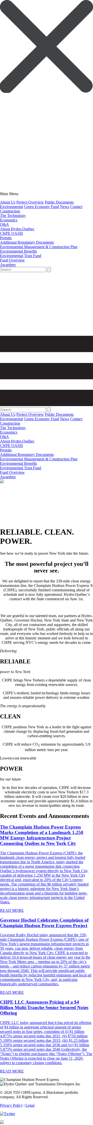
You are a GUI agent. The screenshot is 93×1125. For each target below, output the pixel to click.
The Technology (13, 215)
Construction (10, 211)
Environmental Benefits (18, 251)
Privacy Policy (11, 1105)
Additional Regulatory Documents (27, 242)
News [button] (64, 207)
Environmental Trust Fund (20, 256)
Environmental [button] (11, 207)
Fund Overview (12, 260)
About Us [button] (7, 202)
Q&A (4, 224)
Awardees (8, 264)
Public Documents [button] (59, 202)
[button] (46, 91)
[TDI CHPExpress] (46, 333)
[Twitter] (7, 1114)
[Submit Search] (49, 269)
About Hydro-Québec (17, 229)
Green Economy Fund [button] (41, 207)
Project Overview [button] (30, 202)
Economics (8, 220)
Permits (6, 238)
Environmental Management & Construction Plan (38, 247)
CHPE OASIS (11, 233)
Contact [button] (76, 207)
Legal (30, 1105)
